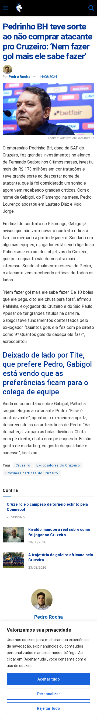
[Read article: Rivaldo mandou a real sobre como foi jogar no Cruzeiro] (13, 534)
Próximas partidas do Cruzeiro (31, 473)
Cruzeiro (23, 465)
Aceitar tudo (48, 679)
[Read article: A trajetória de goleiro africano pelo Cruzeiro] (13, 560)
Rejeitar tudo (48, 708)
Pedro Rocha (19, 77)
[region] (48, 670)
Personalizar (48, 694)
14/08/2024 (48, 77)
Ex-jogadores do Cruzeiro (58, 465)
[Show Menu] (5, 8)
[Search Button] (91, 8)
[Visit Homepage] (48, 8)
